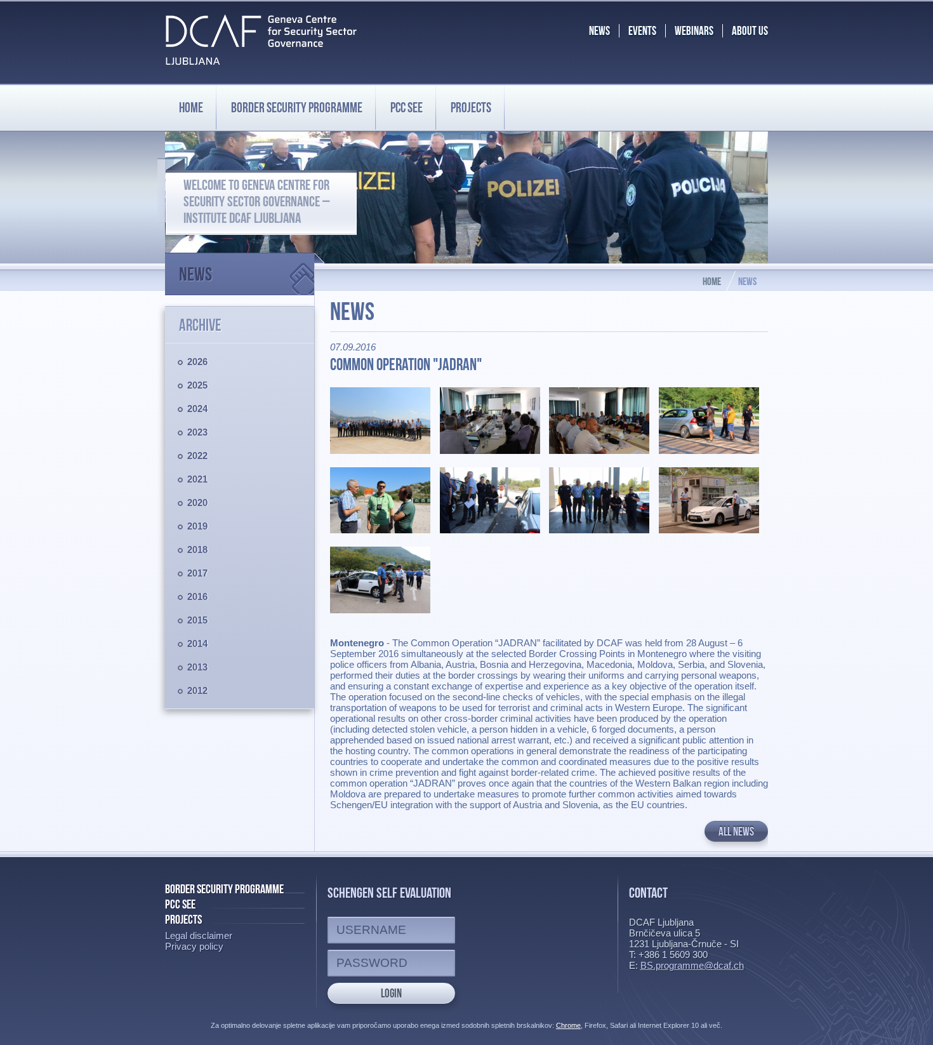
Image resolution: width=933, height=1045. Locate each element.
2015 (197, 620)
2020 (197, 502)
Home (191, 107)
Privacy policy (194, 946)
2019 (197, 526)
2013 (197, 667)
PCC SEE (406, 107)
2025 (197, 385)
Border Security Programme (224, 888)
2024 (197, 408)
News (195, 273)
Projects (471, 107)
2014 (197, 643)
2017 (197, 573)
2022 (197, 455)
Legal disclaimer (198, 935)
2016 (197, 596)
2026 (197, 361)
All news (736, 831)
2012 (197, 690)
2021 (197, 479)
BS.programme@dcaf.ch (692, 965)
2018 (197, 549)
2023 (197, 432)
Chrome (568, 1025)
